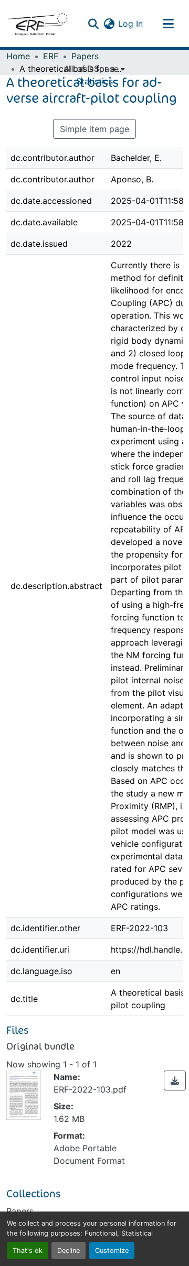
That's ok (28, 1250)
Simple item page (94, 129)
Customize (112, 1250)
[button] (37, 23)
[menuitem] (94, 68)
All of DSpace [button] (91, 68)
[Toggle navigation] (168, 24)
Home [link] (18, 56)
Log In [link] (130, 23)
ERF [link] (50, 56)
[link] (175, 1080)
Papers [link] (85, 56)
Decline (68, 1250)
